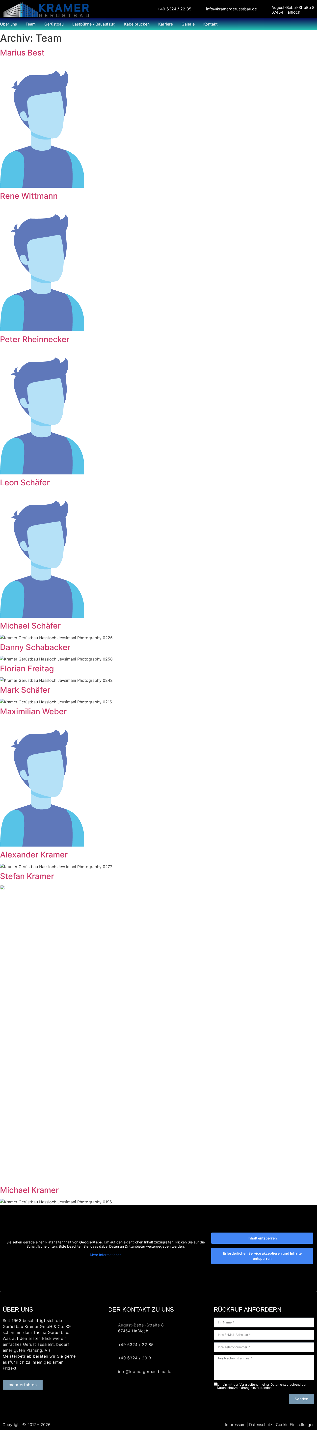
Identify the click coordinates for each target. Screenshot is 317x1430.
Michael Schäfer (30, 626)
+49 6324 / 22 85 (174, 8)
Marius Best (22, 52)
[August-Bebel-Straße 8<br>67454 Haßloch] (265, 7)
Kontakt (210, 24)
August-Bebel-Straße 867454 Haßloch (293, 10)
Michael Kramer (29, 1190)
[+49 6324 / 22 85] (151, 7)
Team (31, 24)
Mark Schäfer (25, 690)
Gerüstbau (54, 24)
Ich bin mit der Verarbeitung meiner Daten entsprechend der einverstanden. (262, 1386)
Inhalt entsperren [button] (262, 1238)
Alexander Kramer (34, 854)
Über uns (8, 24)
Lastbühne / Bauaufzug (93, 24)
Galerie (188, 24)
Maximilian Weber (33, 711)
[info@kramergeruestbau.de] (200, 7)
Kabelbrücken (137, 24)
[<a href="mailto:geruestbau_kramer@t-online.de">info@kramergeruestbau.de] (111, 1372)
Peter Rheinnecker (34, 339)
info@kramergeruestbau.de (231, 8)
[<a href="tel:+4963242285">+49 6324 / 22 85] (111, 1344)
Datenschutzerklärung (233, 1388)
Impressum (236, 1424)
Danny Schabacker (35, 647)
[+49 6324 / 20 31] (111, 1358)
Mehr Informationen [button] (105, 1255)
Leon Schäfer (25, 482)
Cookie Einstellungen (295, 1424)
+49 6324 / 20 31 (135, 1357)
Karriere (165, 24)
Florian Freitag (27, 668)
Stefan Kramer (27, 876)
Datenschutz (260, 1424)
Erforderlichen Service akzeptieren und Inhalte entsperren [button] (262, 1256)
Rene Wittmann (29, 196)
